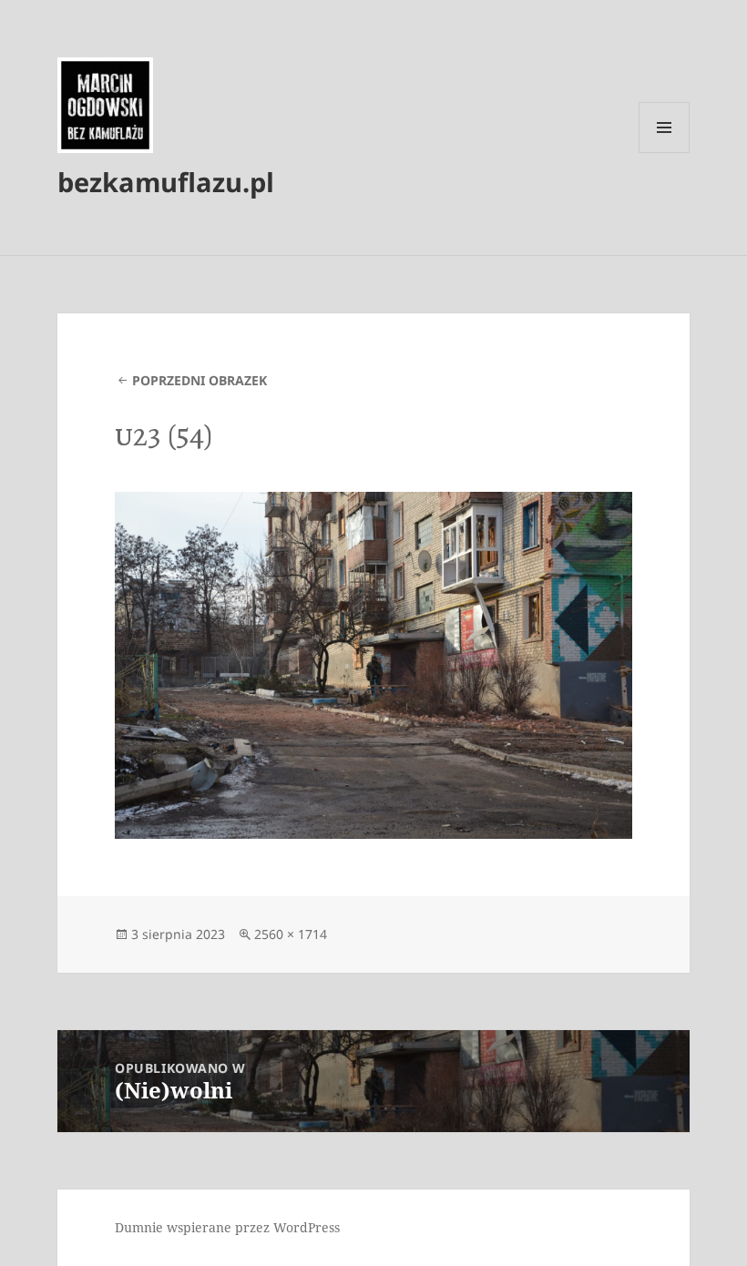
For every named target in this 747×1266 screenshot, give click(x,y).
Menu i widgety (665, 152)
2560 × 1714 (290, 934)
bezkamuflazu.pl (165, 181)
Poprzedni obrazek (199, 380)
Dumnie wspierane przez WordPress (227, 1227)
